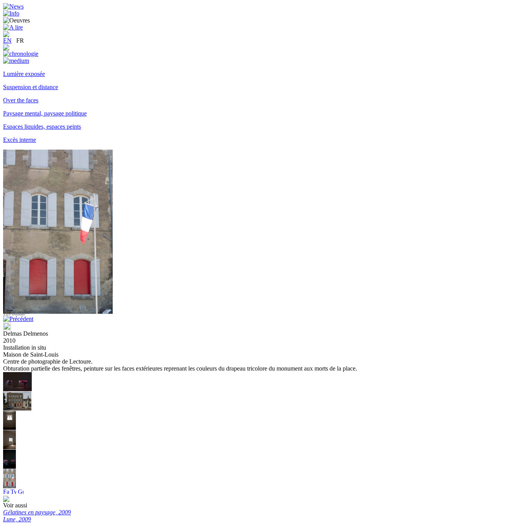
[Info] (11, 13)
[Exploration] (6, 48)
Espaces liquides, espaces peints (42, 126)
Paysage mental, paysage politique (45, 113)
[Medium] (16, 60)
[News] (13, 6)
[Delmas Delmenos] (17, 389)
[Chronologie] (20, 53)
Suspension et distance (30, 87)
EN (7, 40)
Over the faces (20, 100)
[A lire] (13, 27)
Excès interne (19, 139)
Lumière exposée (24, 74)
